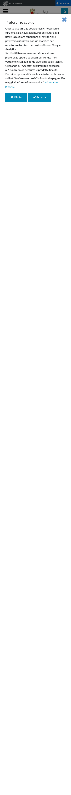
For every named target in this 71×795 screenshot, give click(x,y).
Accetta (43, 98)
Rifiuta (20, 98)
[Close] (64, 19)
